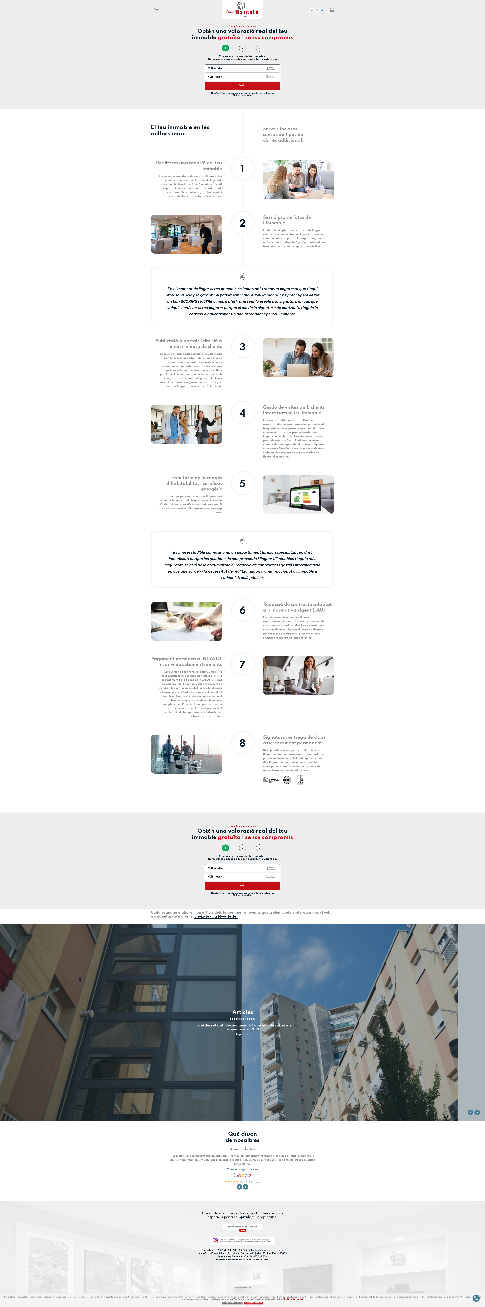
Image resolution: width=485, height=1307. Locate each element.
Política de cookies (293, 1299)
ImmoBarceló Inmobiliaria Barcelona (218, 1253)
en (161, 9)
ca (156, 9)
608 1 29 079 (240, 1250)
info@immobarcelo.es (261, 1250)
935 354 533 (224, 1250)
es (152, 9)
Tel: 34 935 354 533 (256, 1256)
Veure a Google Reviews (242, 1169)
